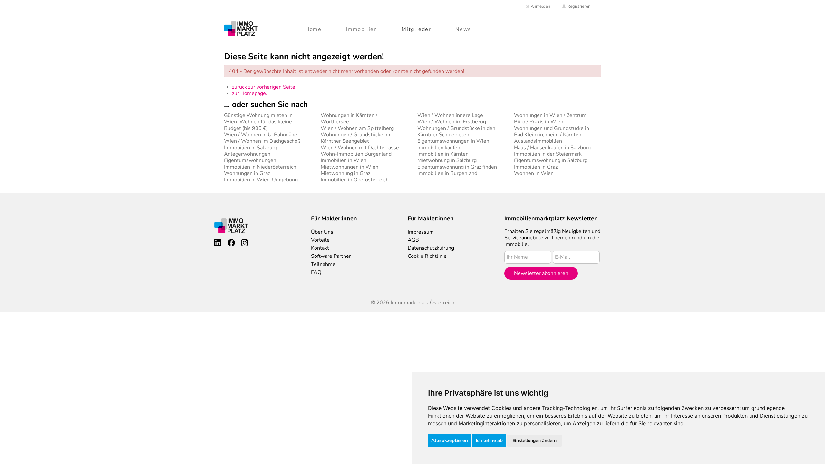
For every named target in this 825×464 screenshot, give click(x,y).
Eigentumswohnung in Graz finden (457, 166)
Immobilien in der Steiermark (548, 154)
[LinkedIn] (217, 242)
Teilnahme (323, 264)
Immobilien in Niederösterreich (260, 166)
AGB (413, 240)
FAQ (316, 272)
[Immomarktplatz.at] (241, 28)
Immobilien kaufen (438, 147)
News (463, 29)
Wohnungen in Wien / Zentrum (550, 115)
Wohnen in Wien (534, 173)
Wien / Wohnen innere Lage (450, 115)
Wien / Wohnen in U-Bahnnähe (260, 134)
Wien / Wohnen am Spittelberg (357, 128)
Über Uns (322, 232)
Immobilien (361, 29)
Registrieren (578, 6)
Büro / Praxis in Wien (538, 121)
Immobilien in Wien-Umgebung (261, 179)
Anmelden (540, 6)
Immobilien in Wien (343, 160)
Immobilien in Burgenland (447, 173)
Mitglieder (416, 29)
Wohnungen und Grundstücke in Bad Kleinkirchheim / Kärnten (551, 131)
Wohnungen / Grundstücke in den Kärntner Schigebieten (456, 131)
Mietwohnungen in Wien (349, 166)
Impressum (421, 232)
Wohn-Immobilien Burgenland (356, 154)
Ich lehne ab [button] (489, 440)
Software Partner (331, 256)
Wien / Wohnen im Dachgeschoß (262, 141)
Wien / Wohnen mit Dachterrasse (360, 147)
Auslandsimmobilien (538, 141)
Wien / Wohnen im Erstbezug (451, 121)
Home (313, 29)
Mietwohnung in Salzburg (447, 160)
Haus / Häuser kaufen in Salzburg (552, 147)
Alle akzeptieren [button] (449, 440)
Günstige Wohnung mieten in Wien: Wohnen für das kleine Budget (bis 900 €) (258, 122)
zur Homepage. (249, 93)
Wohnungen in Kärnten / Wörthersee (349, 118)
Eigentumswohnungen (250, 160)
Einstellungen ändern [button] (534, 441)
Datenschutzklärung (431, 248)
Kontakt (320, 248)
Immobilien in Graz (536, 166)
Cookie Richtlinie (427, 256)
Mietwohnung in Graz (345, 173)
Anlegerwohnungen (247, 154)
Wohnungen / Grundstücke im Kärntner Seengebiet (355, 138)
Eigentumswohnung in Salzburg (550, 160)
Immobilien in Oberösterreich (355, 179)
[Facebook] (231, 242)
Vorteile (320, 240)
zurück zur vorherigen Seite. (264, 87)
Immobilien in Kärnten (443, 154)
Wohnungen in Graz (247, 173)
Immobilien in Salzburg (250, 147)
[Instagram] (244, 242)
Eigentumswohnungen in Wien (453, 141)
